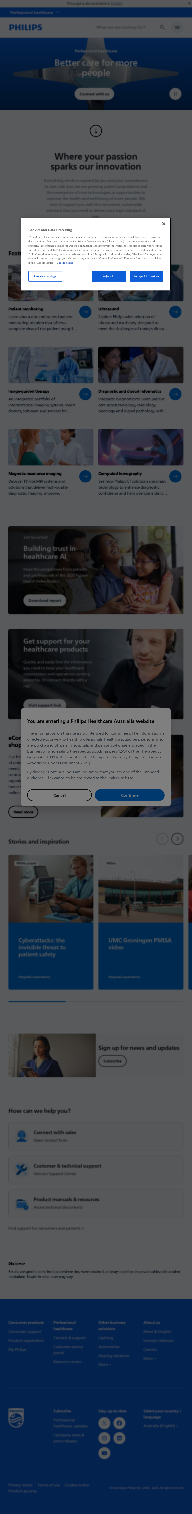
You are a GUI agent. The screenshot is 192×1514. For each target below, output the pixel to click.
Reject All (109, 276)
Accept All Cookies (146, 276)
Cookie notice (65, 262)
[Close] (164, 223)
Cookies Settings (45, 276)
